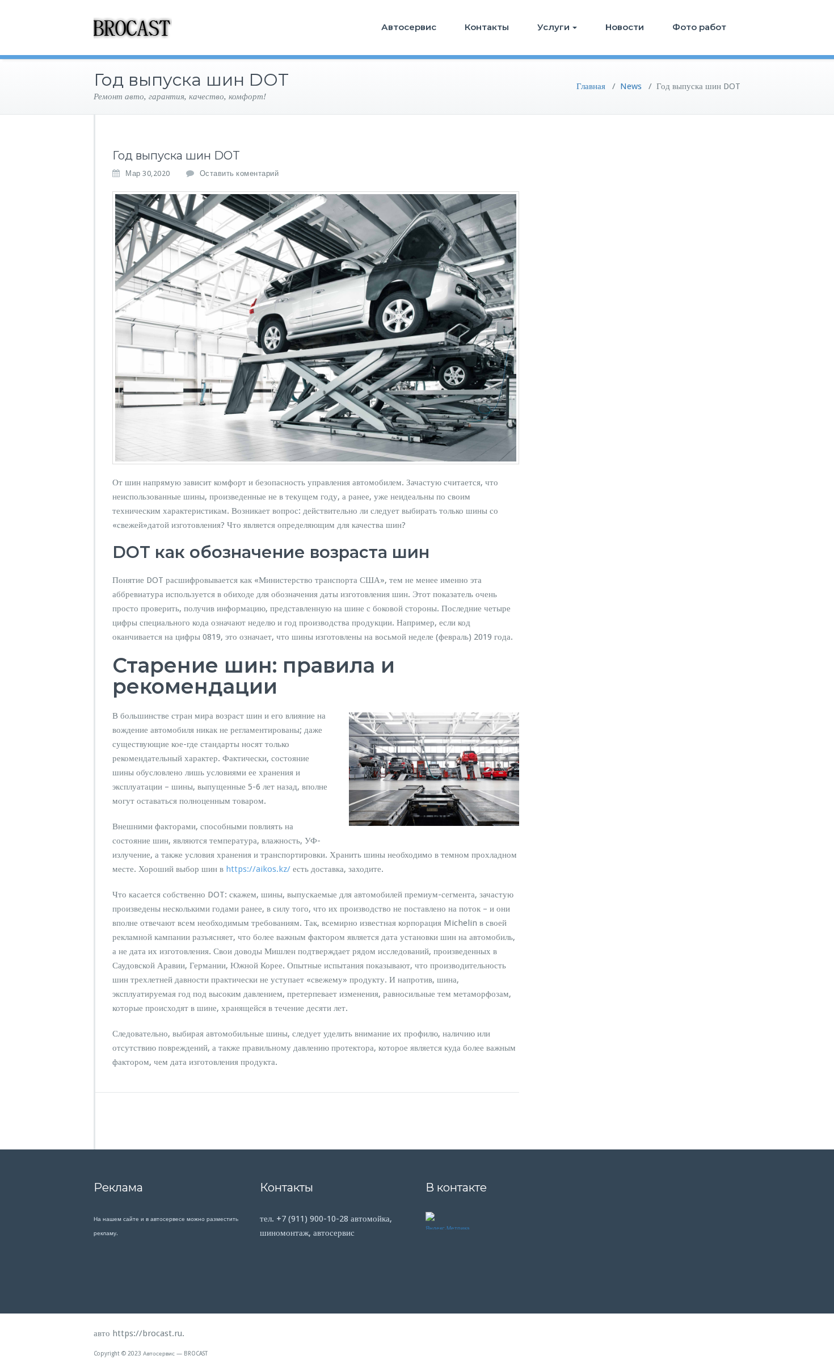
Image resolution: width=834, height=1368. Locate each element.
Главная (590, 86)
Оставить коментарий (239, 173)
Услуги (553, 27)
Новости (624, 27)
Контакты (487, 27)
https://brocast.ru (147, 1333)
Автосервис (408, 27)
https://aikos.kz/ (258, 869)
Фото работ (699, 27)
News (631, 86)
